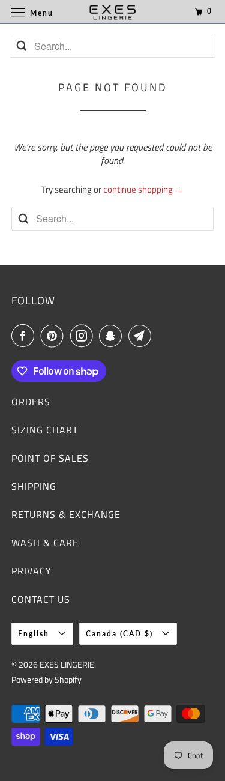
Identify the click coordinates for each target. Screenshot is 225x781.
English (35, 633)
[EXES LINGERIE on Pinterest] (54, 335)
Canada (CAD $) (121, 633)
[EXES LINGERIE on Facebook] (25, 335)
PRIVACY (31, 571)
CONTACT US (40, 599)
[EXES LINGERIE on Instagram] (84, 335)
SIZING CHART (44, 430)
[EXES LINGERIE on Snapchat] (113, 335)
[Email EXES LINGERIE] (142, 335)
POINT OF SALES (50, 458)
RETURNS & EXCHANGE (66, 514)
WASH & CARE (45, 542)
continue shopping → (143, 189)
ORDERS (30, 401)
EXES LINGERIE (67, 664)
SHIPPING (33, 486)
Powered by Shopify (46, 679)
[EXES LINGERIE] (112, 11)
